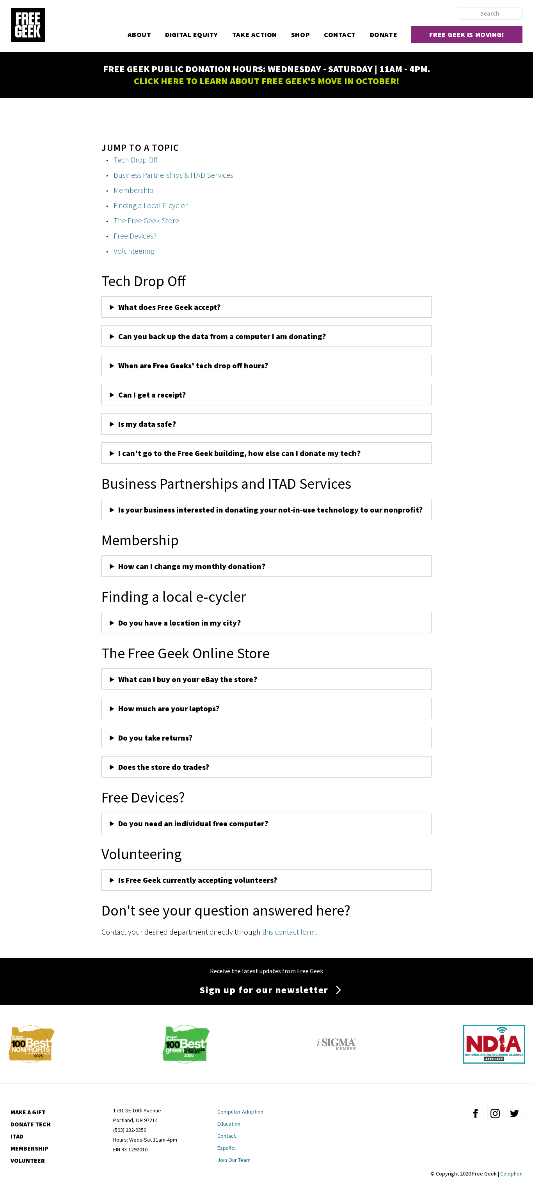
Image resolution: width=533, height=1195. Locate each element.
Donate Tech (31, 1124)
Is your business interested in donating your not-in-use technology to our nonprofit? (270, 509)
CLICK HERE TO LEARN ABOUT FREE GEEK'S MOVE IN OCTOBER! (266, 81)
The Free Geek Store (146, 220)
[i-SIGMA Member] (336, 1061)
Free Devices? (135, 235)
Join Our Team (234, 1159)
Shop (300, 34)
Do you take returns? (155, 737)
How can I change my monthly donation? (191, 566)
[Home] (28, 26)
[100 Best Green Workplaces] (186, 1061)
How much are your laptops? (168, 708)
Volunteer (28, 1160)
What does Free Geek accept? (170, 307)
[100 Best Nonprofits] (31, 1061)
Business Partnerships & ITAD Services (173, 175)
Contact (340, 34)
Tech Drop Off (136, 159)
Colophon (511, 1173)
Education (228, 1123)
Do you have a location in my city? (179, 623)
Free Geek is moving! (466, 34)
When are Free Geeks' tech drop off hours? (193, 365)
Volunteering (134, 251)
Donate (383, 34)
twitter (514, 1113)
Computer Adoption (240, 1111)
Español (226, 1147)
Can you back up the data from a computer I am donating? (222, 336)
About (139, 34)
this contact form (289, 932)
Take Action (254, 34)
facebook (475, 1113)
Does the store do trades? (163, 767)
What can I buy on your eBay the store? (187, 679)
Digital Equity (191, 34)
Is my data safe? (147, 424)
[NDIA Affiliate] (494, 1061)
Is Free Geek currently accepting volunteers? (197, 880)
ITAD (17, 1136)
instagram (495, 1113)
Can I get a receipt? (152, 395)
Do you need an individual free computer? (193, 823)
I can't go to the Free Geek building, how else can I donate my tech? (239, 453)
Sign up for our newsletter (264, 990)
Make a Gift (28, 1112)
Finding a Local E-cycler (151, 205)
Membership (133, 190)
